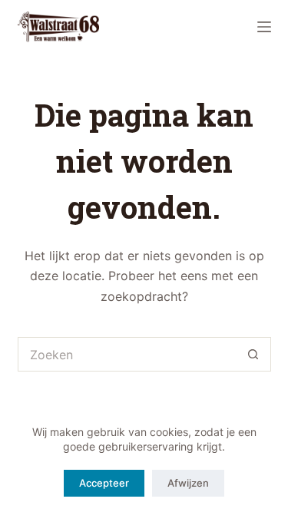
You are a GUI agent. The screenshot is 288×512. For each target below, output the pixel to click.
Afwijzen (188, 483)
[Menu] (264, 27)
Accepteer (104, 483)
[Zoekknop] (254, 354)
